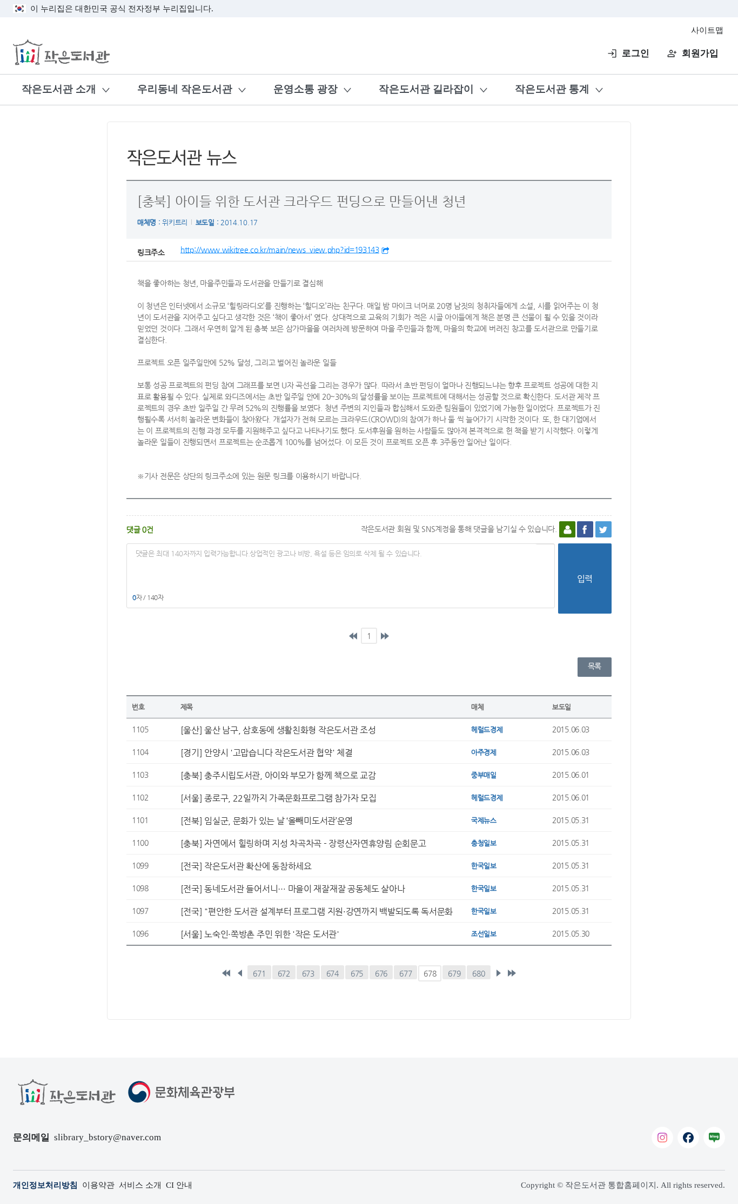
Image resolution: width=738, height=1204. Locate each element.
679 (454, 973)
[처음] (353, 636)
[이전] (240, 973)
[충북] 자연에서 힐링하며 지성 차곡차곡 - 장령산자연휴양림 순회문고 (303, 843)
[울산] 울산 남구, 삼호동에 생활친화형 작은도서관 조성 (278, 730)
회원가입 (700, 53)
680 (478, 973)
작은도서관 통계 (552, 89)
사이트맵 (707, 30)
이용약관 (98, 1185)
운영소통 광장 (305, 89)
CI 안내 (179, 1185)
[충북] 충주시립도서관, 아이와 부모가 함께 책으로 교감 (278, 775)
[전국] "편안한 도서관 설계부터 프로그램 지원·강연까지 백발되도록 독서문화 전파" (316, 911)
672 (284, 973)
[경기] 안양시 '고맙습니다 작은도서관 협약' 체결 (266, 752)
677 (405, 973)
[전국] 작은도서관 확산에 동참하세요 (246, 866)
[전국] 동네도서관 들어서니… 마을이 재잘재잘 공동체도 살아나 (292, 888)
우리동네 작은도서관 (184, 89)
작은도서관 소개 (59, 89)
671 (259, 973)
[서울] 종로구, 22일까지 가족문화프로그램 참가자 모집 (278, 798)
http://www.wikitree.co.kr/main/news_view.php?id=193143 (279, 249)
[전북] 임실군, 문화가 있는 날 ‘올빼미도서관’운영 (266, 820)
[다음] (498, 973)
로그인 (635, 53)
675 (357, 973)
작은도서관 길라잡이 (426, 89)
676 (381, 973)
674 (332, 973)
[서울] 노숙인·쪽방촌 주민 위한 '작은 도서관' (259, 934)
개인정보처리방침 (45, 1185)
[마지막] (384, 636)
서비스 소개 (140, 1185)
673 (308, 973)
